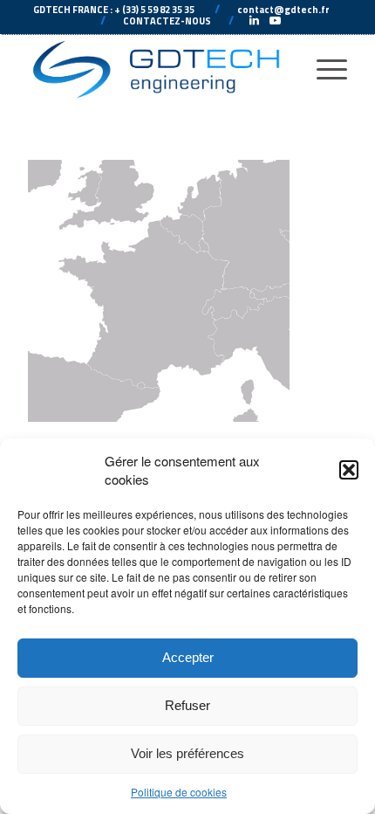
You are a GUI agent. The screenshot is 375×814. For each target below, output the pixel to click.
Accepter (188, 657)
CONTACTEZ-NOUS (167, 21)
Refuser (187, 705)
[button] (349, 470)
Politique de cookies (179, 791)
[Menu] (323, 69)
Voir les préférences (187, 753)
